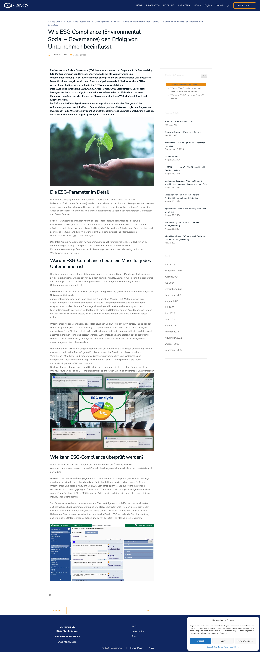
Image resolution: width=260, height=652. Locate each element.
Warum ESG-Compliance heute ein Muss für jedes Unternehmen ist (186, 90)
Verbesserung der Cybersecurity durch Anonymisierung (182, 224)
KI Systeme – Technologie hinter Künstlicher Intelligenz (185, 144)
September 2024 (173, 270)
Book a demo (244, 5)
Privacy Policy (223, 647)
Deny (223, 641)
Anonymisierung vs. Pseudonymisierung (183, 132)
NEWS (197, 5)
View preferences (245, 641)
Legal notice (138, 631)
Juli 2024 (169, 282)
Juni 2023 (170, 313)
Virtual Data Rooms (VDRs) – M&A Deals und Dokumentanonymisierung (185, 238)
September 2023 (173, 295)
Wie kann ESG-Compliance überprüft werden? (187, 97)
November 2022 (173, 337)
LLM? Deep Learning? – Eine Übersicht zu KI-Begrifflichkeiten (185, 169)
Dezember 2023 (173, 289)
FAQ (134, 626)
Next (149, 610)
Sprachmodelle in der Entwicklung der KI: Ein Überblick (185, 210)
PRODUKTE (152, 5)
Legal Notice (234, 647)
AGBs (151, 648)
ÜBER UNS (168, 5)
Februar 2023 (172, 331)
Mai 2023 (170, 319)
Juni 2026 (170, 264)
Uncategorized (79, 55)
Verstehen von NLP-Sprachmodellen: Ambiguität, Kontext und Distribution (182, 196)
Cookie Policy (212, 647)
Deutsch (219, 5)
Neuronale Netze (172, 156)
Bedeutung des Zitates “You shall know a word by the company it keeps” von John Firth (186, 183)
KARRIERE (183, 5)
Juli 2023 (169, 307)
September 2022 (173, 350)
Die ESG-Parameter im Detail (183, 84)
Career (135, 636)
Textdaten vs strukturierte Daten (179, 121)
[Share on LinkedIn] (50, 595)
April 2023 (170, 325)
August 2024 (171, 276)
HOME (139, 5)
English (208, 5)
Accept (200, 641)
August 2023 (171, 301)
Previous (57, 610)
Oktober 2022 (172, 343)
